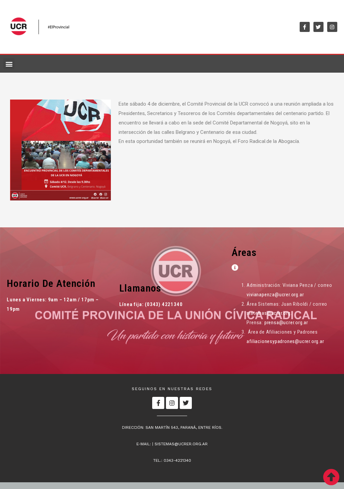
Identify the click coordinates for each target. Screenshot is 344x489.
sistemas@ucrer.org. (269, 313)
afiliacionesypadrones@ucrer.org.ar (285, 341)
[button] (8, 63)
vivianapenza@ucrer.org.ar (275, 295)
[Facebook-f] (305, 27)
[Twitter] (318, 27)
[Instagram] (332, 27)
